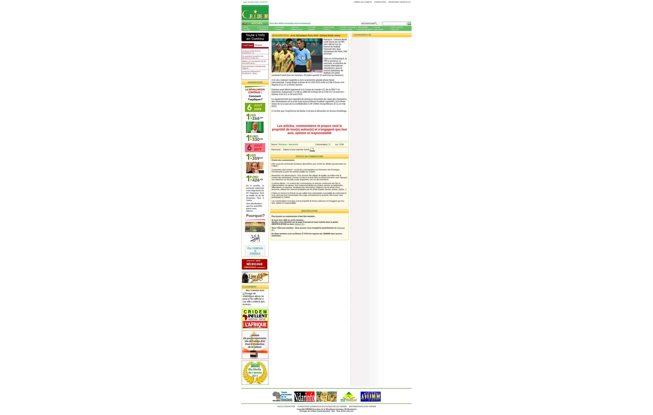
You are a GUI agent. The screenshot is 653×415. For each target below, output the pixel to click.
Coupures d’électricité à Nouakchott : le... (251, 52)
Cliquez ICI (299, 224)
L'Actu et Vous (255, 37)
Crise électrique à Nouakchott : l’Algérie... (254, 67)
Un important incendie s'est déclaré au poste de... (252, 57)
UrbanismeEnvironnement (365, 28)
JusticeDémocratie (297, 28)
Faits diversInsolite (397, 28)
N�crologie (258, 265)
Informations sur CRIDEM (362, 406)
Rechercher (367, 23)
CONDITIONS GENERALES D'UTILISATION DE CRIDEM (322, 406)
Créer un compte (363, 2)
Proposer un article (399, 2)
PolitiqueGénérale (263, 28)
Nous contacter (286, 406)
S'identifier (380, 2)
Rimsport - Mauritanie (288, 144)
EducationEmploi (329, 28)
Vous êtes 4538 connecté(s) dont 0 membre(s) (290, 23)
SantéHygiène (246, 28)
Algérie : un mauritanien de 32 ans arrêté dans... (254, 62)
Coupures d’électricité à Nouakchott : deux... (251, 72)
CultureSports (312, 28)
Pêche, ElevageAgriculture (348, 28)
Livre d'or (258, 278)
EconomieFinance (279, 28)
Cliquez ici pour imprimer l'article (296, 149)
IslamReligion (379, 28)
